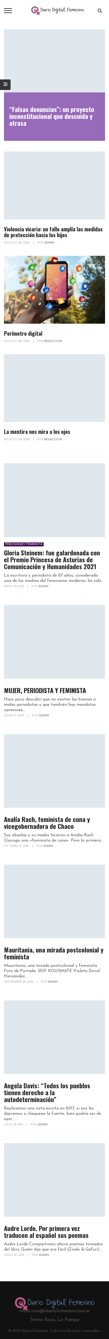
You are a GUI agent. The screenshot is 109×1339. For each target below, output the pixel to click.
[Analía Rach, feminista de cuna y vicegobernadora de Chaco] (54, 771)
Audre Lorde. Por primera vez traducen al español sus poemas (46, 1231)
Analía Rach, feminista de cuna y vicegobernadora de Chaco (47, 822)
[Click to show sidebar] (5, 84)
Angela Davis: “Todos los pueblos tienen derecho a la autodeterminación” (47, 1092)
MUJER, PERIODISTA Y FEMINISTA (45, 690)
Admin (49, 242)
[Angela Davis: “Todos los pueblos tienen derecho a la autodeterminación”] (54, 1037)
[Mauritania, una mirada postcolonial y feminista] (54, 901)
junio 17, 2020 (14, 715)
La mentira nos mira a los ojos (37, 431)
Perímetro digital (23, 333)
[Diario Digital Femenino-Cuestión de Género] (57, 10)
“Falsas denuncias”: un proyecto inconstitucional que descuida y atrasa (51, 116)
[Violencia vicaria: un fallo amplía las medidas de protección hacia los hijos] (54, 185)
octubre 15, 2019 (16, 846)
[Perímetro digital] (54, 290)
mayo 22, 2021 (14, 586)
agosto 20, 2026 (17, 242)
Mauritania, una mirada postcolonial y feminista (53, 953)
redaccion (53, 341)
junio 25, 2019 (14, 1255)
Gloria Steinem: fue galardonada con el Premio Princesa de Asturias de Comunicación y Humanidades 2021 (52, 559)
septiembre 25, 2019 (19, 982)
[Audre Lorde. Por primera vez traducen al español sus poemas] (54, 1180)
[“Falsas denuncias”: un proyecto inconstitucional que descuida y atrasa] (54, 60)
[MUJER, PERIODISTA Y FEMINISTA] (54, 642)
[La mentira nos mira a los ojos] (54, 388)
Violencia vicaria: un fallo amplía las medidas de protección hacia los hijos (53, 232)
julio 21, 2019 (14, 1124)
